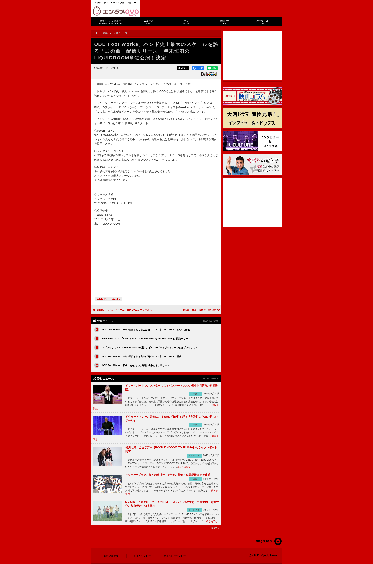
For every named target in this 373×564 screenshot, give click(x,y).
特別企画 (224, 21)
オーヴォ (261, 21)
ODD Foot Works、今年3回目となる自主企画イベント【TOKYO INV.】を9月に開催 (146, 329)
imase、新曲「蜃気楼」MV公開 (199, 310)
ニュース (148, 21)
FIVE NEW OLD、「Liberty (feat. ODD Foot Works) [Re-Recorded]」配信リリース (146, 338)
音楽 (186, 21)
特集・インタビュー (110, 21)
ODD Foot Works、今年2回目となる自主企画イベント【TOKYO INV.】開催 (141, 356)
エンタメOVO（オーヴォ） (115, 11)
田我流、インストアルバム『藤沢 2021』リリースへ (124, 310)
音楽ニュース (120, 33)
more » (215, 528)
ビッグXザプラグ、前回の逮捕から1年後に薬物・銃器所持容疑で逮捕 (167, 474)
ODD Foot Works (108, 299)
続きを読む (184, 466)
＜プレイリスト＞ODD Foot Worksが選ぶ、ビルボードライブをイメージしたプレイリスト (149, 347)
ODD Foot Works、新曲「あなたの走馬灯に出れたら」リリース (135, 365)
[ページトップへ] (268, 544)
